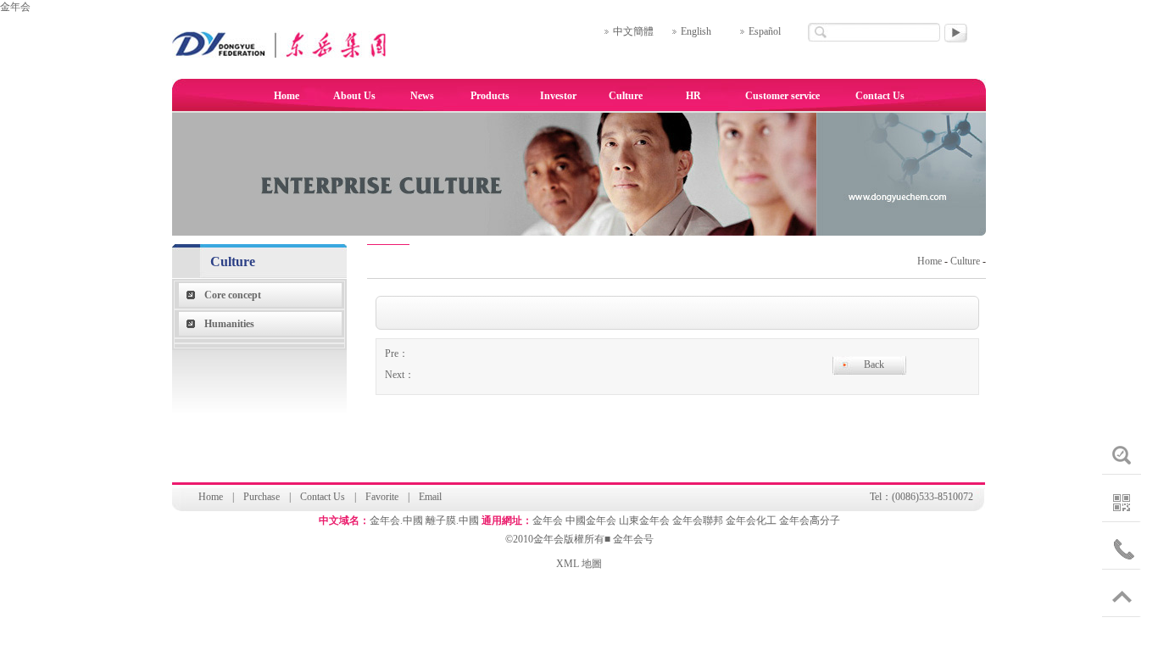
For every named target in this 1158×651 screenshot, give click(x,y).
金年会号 (633, 539)
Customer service (782, 96)
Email (430, 497)
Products (489, 96)
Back (874, 364)
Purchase (261, 497)
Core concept (232, 295)
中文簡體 (633, 31)
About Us (354, 96)
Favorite (381, 497)
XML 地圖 (579, 564)
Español (765, 31)
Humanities (229, 324)
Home (286, 96)
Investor (558, 96)
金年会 (15, 7)
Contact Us (880, 96)
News (422, 96)
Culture (626, 96)
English (696, 31)
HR (693, 96)
